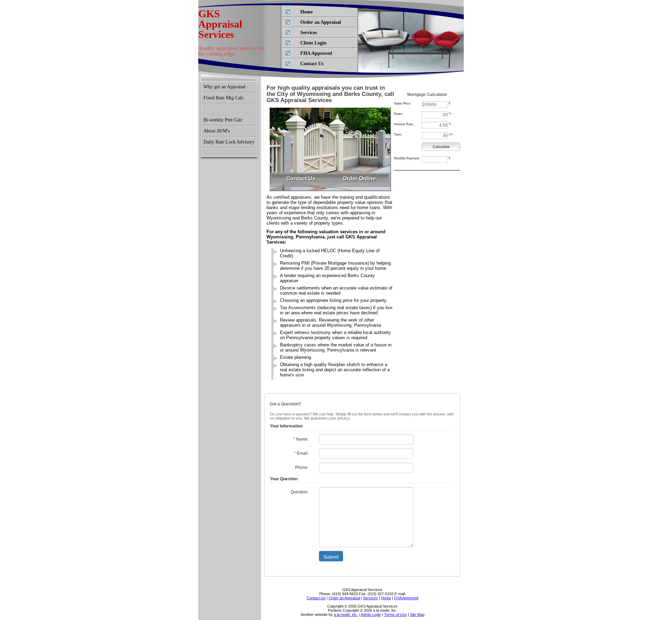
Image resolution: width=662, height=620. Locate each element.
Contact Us (311, 63)
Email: (301, 453)
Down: (398, 114)
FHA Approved (316, 53)
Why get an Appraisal (224, 86)
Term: (398, 134)
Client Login (313, 43)
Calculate (441, 147)
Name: (301, 439)
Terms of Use (395, 614)
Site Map (417, 614)
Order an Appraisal (320, 22)
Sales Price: (402, 103)
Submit (331, 557)
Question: (300, 492)
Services (308, 32)
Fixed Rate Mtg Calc (223, 97)
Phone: (302, 467)
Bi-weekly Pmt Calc (223, 119)
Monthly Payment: (407, 158)
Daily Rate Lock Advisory (228, 142)
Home (306, 11)
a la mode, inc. (346, 614)
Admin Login (371, 614)
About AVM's (216, 131)
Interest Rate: (404, 124)
